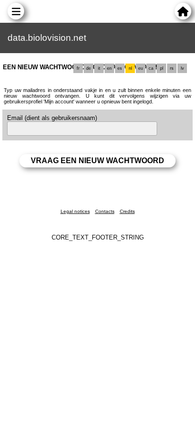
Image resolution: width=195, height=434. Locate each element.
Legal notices (75, 211)
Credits (127, 211)
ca (151, 68)
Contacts (105, 211)
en (109, 68)
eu (140, 68)
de (88, 68)
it (99, 68)
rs (172, 68)
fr (78, 68)
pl (161, 68)
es (119, 68)
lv (182, 68)
